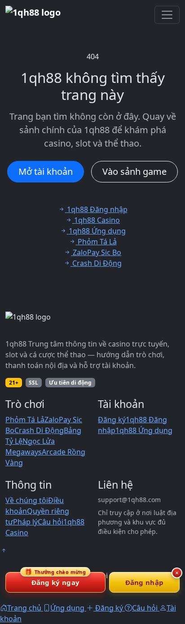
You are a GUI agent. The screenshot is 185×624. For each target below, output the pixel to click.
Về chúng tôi (26, 500)
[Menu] (167, 15)
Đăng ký (112, 420)
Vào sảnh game (134, 171)
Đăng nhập (144, 582)
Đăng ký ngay (55, 579)
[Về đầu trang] (3, 550)
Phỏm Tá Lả (24, 420)
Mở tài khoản (45, 171)
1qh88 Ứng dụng (143, 430)
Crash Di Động (39, 430)
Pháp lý (25, 522)
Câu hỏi (50, 522)
